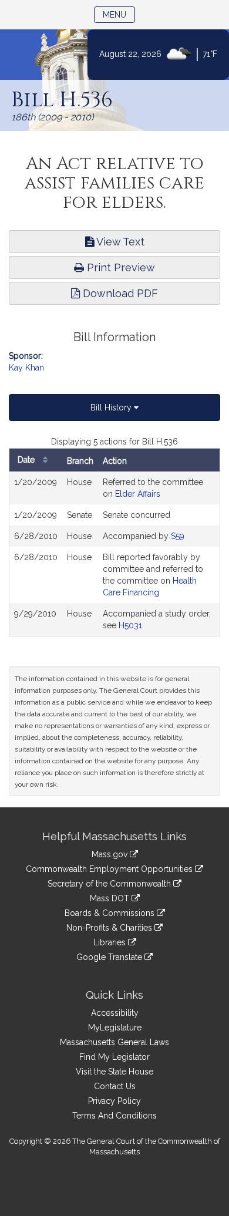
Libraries (110, 942)
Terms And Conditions (114, 1115)
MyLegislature (115, 1027)
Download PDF (119, 293)
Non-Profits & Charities (110, 927)
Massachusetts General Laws (114, 1042)
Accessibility (115, 1013)
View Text (119, 241)
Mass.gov (111, 854)
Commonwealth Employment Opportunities (110, 869)
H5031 (130, 625)
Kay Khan (26, 367)
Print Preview (119, 267)
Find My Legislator (114, 1057)
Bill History (112, 407)
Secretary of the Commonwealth (110, 883)
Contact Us (115, 1086)
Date (27, 459)
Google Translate (110, 957)
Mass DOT (111, 898)
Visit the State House (114, 1071)
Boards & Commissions (111, 913)
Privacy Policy (114, 1101)
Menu (119, 14)
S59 (177, 536)
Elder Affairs (137, 493)
